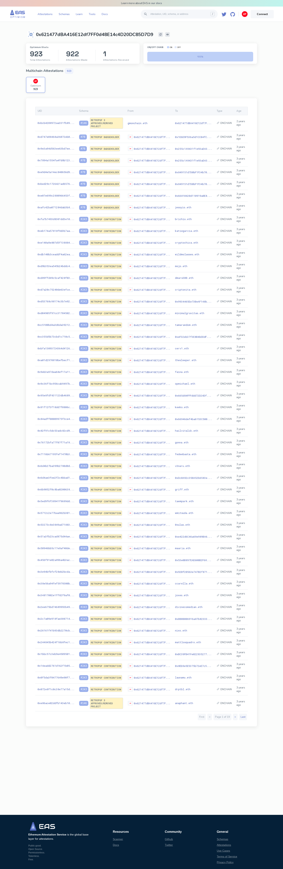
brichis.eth (183, 219)
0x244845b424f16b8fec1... (56, 642)
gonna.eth (181, 442)
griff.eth (182, 489)
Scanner (118, 839)
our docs (156, 3)
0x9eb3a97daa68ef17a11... (56, 372)
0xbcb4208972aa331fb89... (56, 123)
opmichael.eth (185, 383)
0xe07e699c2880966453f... (56, 195)
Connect (262, 14)
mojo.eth (181, 266)
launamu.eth (183, 677)
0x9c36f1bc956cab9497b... (56, 383)
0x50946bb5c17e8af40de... (56, 548)
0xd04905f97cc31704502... (56, 313)
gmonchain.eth (137, 123)
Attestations (45, 14)
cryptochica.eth (186, 242)
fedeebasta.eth (185, 454)
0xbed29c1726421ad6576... (56, 184)
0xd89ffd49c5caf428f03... (56, 278)
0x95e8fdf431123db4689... (56, 395)
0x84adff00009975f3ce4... (56, 419)
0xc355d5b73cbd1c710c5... (56, 336)
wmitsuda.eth (184, 513)
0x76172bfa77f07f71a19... (56, 442)
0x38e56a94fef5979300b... (56, 583)
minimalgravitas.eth (189, 313)
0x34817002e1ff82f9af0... (56, 595)
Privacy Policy (225, 862)
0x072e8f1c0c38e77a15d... (56, 689)
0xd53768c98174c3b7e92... (56, 301)
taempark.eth (184, 501)
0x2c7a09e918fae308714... (56, 618)
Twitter (169, 844)
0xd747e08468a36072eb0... (56, 137)
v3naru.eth (182, 466)
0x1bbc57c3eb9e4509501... (56, 654)
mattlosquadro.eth (188, 642)
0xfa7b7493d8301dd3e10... (56, 219)
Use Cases (223, 850)
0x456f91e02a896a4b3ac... (56, 560)
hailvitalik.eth (186, 430)
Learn (79, 14)
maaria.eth (183, 548)
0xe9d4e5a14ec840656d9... (56, 172)
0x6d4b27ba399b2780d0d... (56, 466)
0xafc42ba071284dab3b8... (56, 207)
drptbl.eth (182, 689)
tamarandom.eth (186, 325)
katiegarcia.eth (186, 231)
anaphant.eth (184, 703)
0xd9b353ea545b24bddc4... (56, 266)
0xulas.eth (182, 524)
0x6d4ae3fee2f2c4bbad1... (56, 477)
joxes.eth (181, 595)
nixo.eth (181, 630)
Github (169, 839)
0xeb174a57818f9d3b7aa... (56, 231)
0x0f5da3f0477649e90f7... (56, 677)
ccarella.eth (184, 583)
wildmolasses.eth (187, 254)
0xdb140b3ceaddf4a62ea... (56, 254)
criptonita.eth (185, 289)
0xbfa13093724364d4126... (56, 348)
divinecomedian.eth (189, 607)
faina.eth (182, 372)
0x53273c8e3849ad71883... (56, 524)
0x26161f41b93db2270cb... (56, 630)
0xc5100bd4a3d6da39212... (56, 325)
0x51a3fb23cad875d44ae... (56, 536)
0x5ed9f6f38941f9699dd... (56, 501)
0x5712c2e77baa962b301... (56, 513)
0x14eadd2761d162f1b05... (56, 665)
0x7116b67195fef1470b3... (56, 454)
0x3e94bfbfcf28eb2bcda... (56, 571)
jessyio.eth (183, 207)
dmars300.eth (184, 278)
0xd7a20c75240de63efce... (56, 289)
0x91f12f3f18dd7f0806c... (56, 407)
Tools (92, 14)
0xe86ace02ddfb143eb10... (56, 703)
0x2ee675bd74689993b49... (56, 607)
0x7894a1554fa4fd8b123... (56, 160)
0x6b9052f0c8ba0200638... (56, 489)
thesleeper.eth (185, 360)
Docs (105, 14)
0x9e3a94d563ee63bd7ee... (56, 148)
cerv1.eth (182, 348)
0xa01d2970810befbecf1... (56, 360)
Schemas (64, 14)
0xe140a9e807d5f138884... (56, 242)
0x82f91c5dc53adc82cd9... (56, 430)
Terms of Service (227, 856)
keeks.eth (182, 407)
